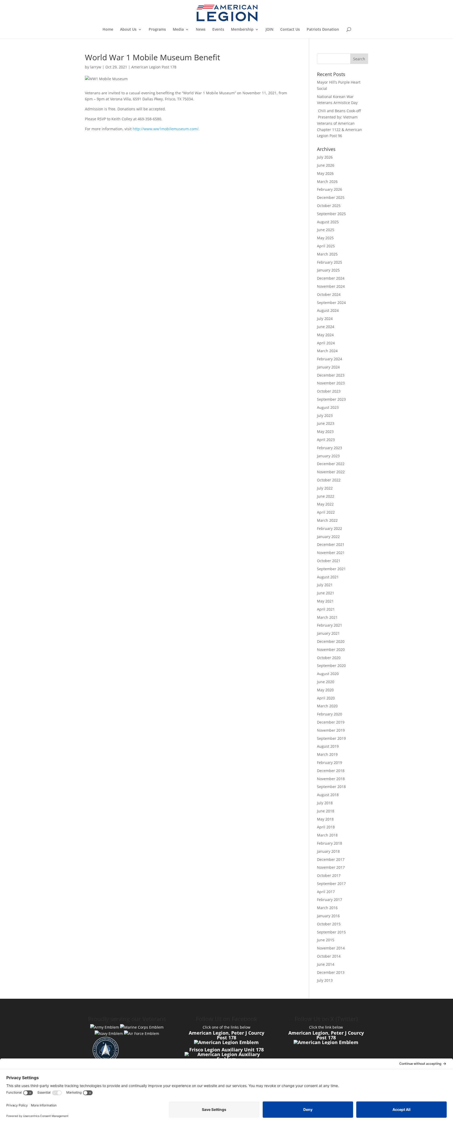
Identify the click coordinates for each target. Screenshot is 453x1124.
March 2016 (327, 907)
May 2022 (325, 504)
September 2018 (331, 786)
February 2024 (329, 358)
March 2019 (327, 754)
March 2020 (327, 705)
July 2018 (325, 802)
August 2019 (328, 746)
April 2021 (326, 609)
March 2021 (327, 617)
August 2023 (328, 407)
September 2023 (331, 399)
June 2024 (325, 326)
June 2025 (325, 229)
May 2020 (325, 689)
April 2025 (326, 245)
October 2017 (329, 875)
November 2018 (331, 778)
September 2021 (331, 568)
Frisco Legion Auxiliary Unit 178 (226, 1049)
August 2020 (328, 673)
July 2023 (325, 415)
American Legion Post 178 (153, 66)
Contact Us (290, 30)
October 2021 (329, 560)
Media (178, 30)
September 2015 (331, 932)
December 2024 (330, 278)
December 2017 (330, 859)
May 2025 (325, 237)
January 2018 (328, 851)
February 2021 (329, 625)
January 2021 (328, 633)
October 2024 (329, 294)
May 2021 (325, 601)
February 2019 (329, 762)
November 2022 (331, 471)
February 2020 (329, 714)
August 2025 (328, 221)
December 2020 (330, 641)
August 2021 (328, 576)
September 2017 (331, 883)
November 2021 (331, 552)
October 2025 (329, 205)
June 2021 (325, 592)
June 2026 (325, 165)
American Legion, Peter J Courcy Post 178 (226, 1035)
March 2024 (327, 350)
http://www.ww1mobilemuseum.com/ (165, 128)
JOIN (269, 30)
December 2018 (330, 770)
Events (218, 30)
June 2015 (325, 939)
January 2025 (328, 270)
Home (108, 30)
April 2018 (326, 826)
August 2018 (328, 794)
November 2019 (331, 730)
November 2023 (331, 383)
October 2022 (329, 479)
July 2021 (325, 584)
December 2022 (330, 463)
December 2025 (330, 197)
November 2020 (331, 649)
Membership (242, 30)
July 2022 (325, 488)
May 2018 (325, 819)
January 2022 (328, 536)
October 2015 (329, 923)
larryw (95, 66)
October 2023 (329, 391)
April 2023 (326, 439)
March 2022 (327, 520)
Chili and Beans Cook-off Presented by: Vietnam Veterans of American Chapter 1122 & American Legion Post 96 (339, 123)
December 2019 (330, 722)
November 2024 (331, 286)
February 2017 (329, 899)
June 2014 (325, 964)
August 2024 (328, 310)
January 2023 (328, 455)
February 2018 (329, 843)
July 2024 (325, 318)
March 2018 (327, 835)
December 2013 (330, 972)
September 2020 (331, 665)
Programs (157, 30)
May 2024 (325, 334)
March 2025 (327, 254)
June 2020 (325, 681)
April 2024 (326, 342)
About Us (128, 30)
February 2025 (329, 262)
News (201, 30)
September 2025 (331, 213)
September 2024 (331, 302)
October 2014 (329, 956)
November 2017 (331, 867)
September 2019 (331, 738)
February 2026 (329, 189)
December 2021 (330, 544)
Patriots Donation (323, 30)
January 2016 (328, 915)
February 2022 (329, 528)
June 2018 (325, 810)
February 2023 (329, 447)
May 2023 (325, 431)
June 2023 (325, 423)
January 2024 (328, 367)
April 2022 (326, 512)
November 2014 (331, 948)
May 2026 (325, 173)
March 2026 (327, 181)
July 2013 (325, 980)
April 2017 (326, 891)
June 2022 (325, 496)
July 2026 (325, 157)
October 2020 (329, 657)
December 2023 (330, 375)
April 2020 (326, 698)
